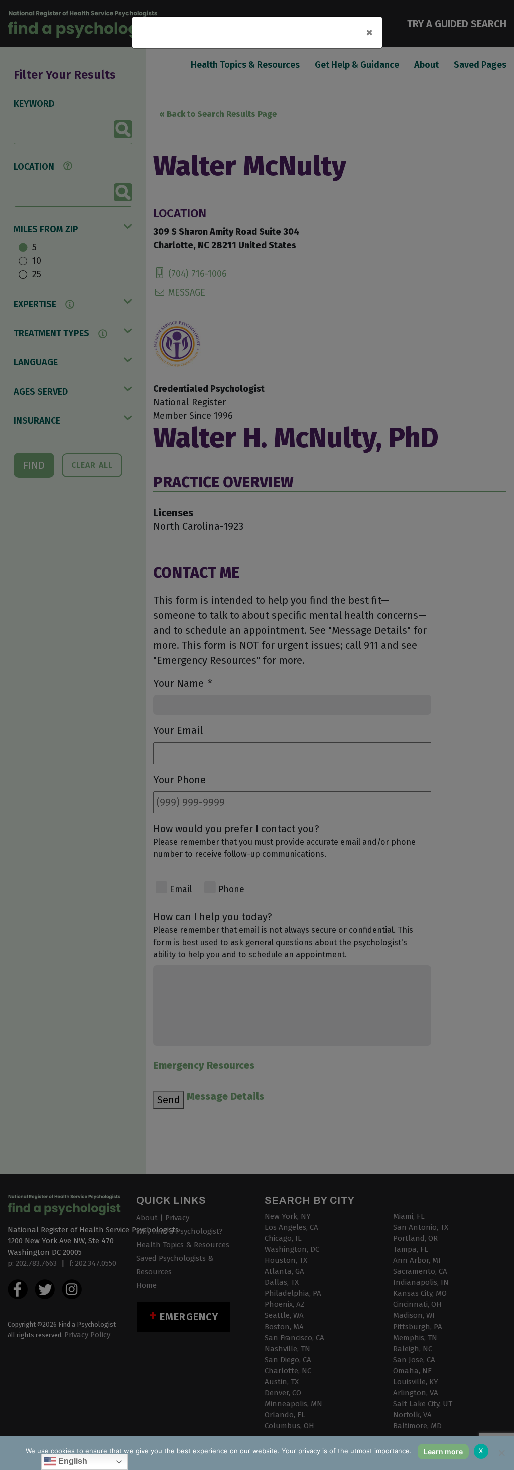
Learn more (443, 1451)
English (71, 1461)
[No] (501, 1453)
